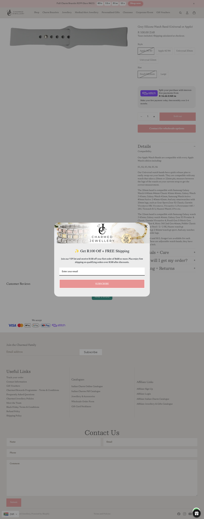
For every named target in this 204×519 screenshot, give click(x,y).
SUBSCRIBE (102, 283)
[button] (197, 513)
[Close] (146, 226)
